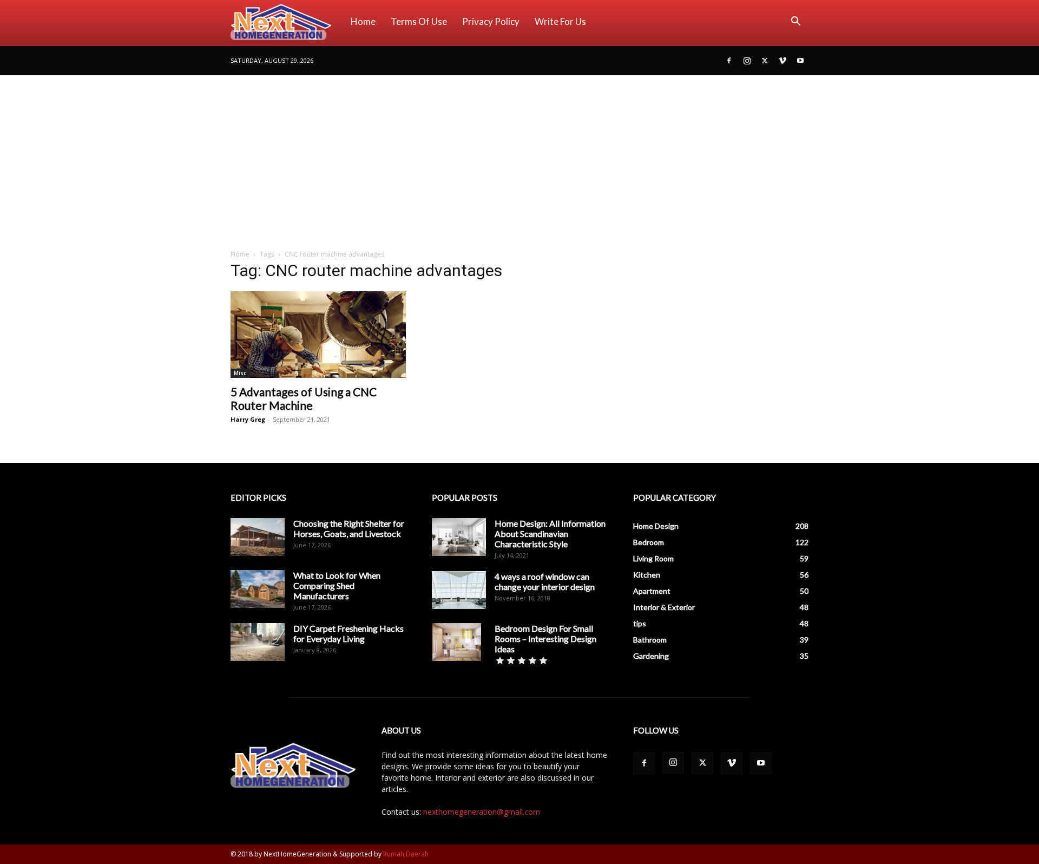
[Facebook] (729, 60)
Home (363, 21)
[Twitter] (765, 60)
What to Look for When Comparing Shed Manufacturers (336, 585)
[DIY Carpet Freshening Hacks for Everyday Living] (258, 642)
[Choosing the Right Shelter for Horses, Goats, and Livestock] (258, 537)
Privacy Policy (491, 21)
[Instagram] (747, 60)
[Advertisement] (519, 156)
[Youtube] (800, 60)
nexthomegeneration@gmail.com (481, 812)
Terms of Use (419, 21)
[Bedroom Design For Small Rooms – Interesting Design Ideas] (456, 642)
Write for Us (560, 21)
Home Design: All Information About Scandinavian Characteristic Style (550, 533)
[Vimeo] (782, 60)
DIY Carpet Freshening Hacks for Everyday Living (348, 633)
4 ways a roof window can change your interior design (545, 581)
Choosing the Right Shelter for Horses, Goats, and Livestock (348, 528)
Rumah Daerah (406, 854)
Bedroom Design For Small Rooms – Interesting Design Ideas (545, 638)
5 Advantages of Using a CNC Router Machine (304, 398)
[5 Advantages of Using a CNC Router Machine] (318, 334)
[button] (795, 22)
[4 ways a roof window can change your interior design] (459, 590)
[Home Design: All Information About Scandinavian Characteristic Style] (459, 537)
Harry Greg (248, 419)
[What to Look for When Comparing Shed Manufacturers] (258, 589)
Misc (240, 373)
